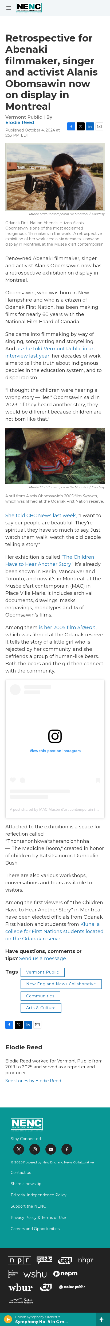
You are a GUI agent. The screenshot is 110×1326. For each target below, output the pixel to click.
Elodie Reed (19, 122)
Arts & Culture (41, 1007)
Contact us (21, 1173)
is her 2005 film (67, 627)
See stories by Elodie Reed (33, 1080)
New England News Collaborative (61, 984)
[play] (8, 1319)
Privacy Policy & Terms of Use (38, 1218)
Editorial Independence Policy (38, 1195)
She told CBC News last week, (41, 516)
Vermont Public (42, 972)
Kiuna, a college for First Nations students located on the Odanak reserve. (54, 931)
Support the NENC (28, 1206)
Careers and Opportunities (35, 1229)
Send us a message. (43, 958)
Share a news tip (26, 1184)
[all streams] (103, 1319)
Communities (40, 996)
